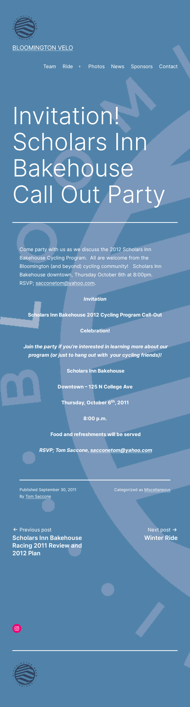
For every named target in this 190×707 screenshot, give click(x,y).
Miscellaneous (157, 489)
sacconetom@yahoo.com (65, 283)
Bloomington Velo (42, 47)
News (117, 66)
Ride (68, 66)
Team (49, 66)
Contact (168, 66)
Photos (96, 66)
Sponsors (142, 66)
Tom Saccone (38, 496)
